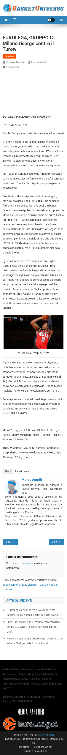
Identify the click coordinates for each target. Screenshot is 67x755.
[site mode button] (51, 20)
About (7, 471)
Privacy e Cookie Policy (35, 751)
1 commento (12, 67)
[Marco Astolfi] (12, 486)
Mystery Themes (46, 735)
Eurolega (9, 56)
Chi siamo (24, 747)
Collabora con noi (43, 747)
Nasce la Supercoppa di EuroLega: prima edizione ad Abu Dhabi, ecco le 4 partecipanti (35, 641)
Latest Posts (22, 471)
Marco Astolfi (39, 62)
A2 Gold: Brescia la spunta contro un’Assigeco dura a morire (58, 542)
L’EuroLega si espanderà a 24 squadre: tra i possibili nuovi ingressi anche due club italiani (32, 612)
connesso (25, 563)
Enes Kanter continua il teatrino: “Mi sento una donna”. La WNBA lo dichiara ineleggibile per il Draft (33, 626)
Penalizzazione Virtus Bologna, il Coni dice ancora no (13, 542)
